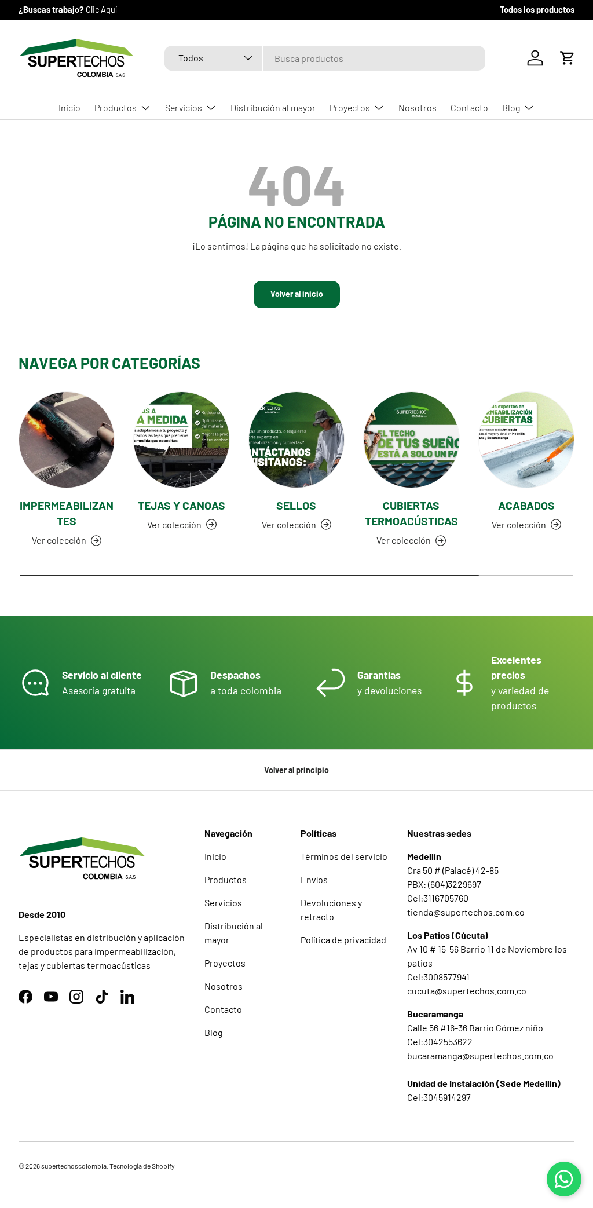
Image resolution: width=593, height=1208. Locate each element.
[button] (567, 58)
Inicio (69, 107)
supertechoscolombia (74, 1166)
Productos (225, 879)
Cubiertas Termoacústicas (411, 513)
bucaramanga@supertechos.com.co (480, 1055)
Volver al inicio (296, 294)
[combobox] (324, 58)
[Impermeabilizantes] (66, 439)
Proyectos (225, 962)
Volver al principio (296, 770)
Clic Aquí (101, 9)
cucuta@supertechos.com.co (466, 990)
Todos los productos (537, 9)
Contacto (469, 107)
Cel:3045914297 (439, 1097)
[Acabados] (526, 439)
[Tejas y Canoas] (181, 439)
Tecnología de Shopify (142, 1166)
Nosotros (417, 107)
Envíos (314, 879)
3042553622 (448, 1041)
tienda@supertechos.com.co (466, 911)
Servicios (223, 902)
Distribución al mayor (273, 107)
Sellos (296, 505)
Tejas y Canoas (181, 505)
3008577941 (446, 976)
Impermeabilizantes (67, 513)
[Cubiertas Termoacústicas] (411, 439)
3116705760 (445, 897)
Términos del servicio (344, 856)
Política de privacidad (343, 939)
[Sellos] (296, 439)
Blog (213, 1032)
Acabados (526, 505)
